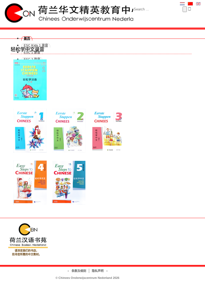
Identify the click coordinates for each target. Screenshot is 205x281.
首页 (27, 38)
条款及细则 (79, 270)
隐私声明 (98, 270)
